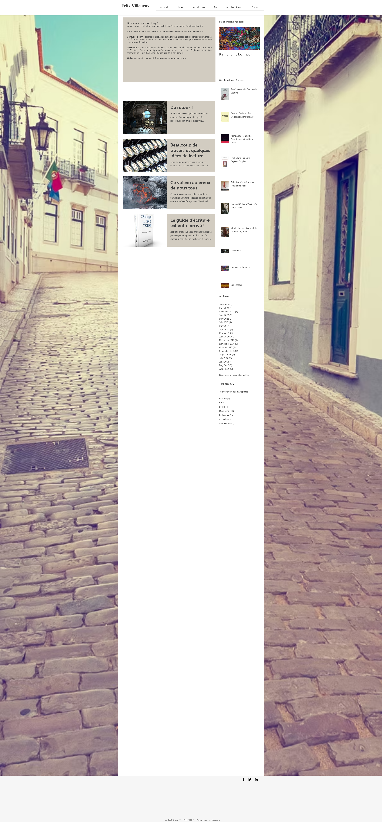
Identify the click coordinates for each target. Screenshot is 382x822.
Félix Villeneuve (136, 5)
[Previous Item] (224, 38)
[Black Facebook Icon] (243, 780)
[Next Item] (255, 38)
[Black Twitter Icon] (250, 780)
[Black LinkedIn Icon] (256, 780)
